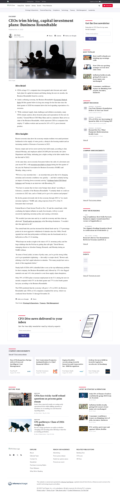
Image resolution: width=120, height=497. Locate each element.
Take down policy (61, 490)
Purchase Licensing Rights (38, 465)
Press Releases (47, 5)
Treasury (72, 10)
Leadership (91, 10)
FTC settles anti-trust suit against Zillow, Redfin (99, 428)
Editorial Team (34, 456)
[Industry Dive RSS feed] (21, 455)
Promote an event (94, 276)
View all (85, 140)
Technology (64, 10)
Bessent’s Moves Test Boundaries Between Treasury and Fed (96, 239)
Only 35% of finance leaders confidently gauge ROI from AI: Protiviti (100, 396)
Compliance (56, 10)
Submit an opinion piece (60, 459)
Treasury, (43, 303)
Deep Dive (21, 5)
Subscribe (109, 5)
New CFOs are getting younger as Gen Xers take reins (101, 68)
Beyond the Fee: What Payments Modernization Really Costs (98, 132)
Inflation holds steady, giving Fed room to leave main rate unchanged (102, 78)
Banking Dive (30, 1)
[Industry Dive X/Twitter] (17, 455)
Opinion (27, 5)
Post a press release (95, 200)
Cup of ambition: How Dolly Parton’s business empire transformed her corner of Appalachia (97, 219)
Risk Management (82, 10)
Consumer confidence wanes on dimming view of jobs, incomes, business (102, 89)
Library (34, 5)
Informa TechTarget (67, 482)
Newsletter (33, 462)
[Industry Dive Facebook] (14, 455)
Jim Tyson (17, 35)
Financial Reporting (45, 10)
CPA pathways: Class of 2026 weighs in (49, 423)
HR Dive (44, 1)
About (32, 453)
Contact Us (33, 459)
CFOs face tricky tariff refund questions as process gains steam (49, 398)
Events (39, 5)
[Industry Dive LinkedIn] (10, 455)
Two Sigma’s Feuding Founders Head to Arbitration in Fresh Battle (97, 229)
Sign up (91, 38)
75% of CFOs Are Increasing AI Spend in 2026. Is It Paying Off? (100, 120)
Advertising (56, 453)
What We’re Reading (36, 471)
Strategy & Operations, (31, 303)
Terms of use (50, 490)
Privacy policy (41, 490)
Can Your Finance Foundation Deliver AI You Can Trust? (100, 109)
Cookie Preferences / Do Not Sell (78, 490)
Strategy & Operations (31, 10)
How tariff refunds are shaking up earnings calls (102, 58)
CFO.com (37, 1)
